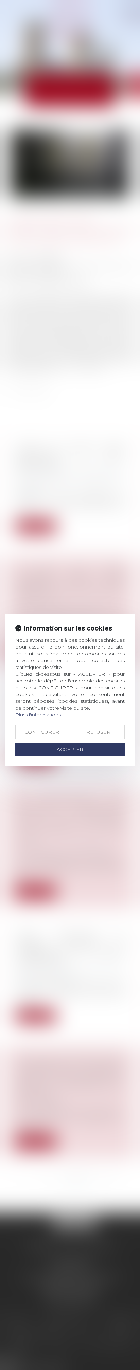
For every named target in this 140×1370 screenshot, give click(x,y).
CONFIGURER (41, 732)
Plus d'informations (38, 715)
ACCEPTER (70, 749)
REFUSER (98, 732)
